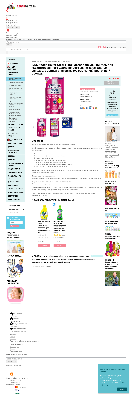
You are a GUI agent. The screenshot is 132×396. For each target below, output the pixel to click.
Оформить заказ (11, 37)
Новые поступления (16, 345)
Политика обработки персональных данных (24, 341)
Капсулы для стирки (15, 85)
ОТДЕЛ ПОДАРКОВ (12, 68)
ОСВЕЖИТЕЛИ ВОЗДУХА (12, 135)
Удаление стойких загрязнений (15, 98)
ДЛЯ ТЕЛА (11, 160)
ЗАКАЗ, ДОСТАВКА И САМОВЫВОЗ (39, 39)
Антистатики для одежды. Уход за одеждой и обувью (15, 113)
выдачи (11, 15)
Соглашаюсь (122, 389)
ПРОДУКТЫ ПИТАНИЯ (15, 192)
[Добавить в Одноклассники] (84, 108)
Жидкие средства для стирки (15, 79)
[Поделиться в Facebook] (87, 108)
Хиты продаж (14, 347)
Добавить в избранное (87, 89)
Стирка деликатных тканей (15, 93)
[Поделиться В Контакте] (81, 108)
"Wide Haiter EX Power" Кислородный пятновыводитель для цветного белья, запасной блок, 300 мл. (44, 227)
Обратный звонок (13, 27)
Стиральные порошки (16, 82)
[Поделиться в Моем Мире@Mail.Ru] (96, 108)
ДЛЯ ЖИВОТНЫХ (14, 200)
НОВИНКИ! (14, 63)
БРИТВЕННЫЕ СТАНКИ (15, 189)
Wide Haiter (87, 101)
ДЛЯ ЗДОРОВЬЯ (16, 140)
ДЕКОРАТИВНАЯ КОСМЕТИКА (13, 151)
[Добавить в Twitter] (90, 108)
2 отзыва (64, 235)
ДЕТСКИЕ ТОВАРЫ (14, 182)
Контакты (13, 339)
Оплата (12, 337)
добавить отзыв (93, 91)
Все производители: (12, 212)
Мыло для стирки (14, 109)
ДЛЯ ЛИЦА (11, 147)
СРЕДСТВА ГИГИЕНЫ (15, 172)
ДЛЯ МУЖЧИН (13, 185)
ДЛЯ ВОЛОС (12, 156)
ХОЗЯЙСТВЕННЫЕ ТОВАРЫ (14, 129)
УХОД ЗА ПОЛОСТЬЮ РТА (15, 177)
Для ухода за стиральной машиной (13, 119)
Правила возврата (16, 351)
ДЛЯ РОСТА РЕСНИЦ (15, 143)
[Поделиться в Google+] (93, 108)
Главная (12, 349)
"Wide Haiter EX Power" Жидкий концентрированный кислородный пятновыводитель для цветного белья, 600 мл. (60, 227)
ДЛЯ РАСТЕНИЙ (13, 196)
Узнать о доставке (112, 115)
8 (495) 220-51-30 (15, 380)
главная (9, 39)
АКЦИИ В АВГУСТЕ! (20, 39)
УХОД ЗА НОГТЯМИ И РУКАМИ (15, 164)
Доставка (13, 335)
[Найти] (7, 52)
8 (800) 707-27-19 (15, 382)
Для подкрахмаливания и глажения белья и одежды (16, 104)
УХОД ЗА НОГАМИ (14, 169)
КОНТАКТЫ (55, 39)
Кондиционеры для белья (15, 89)
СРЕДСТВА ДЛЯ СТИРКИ (13, 74)
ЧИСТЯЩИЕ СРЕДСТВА (15, 124)
